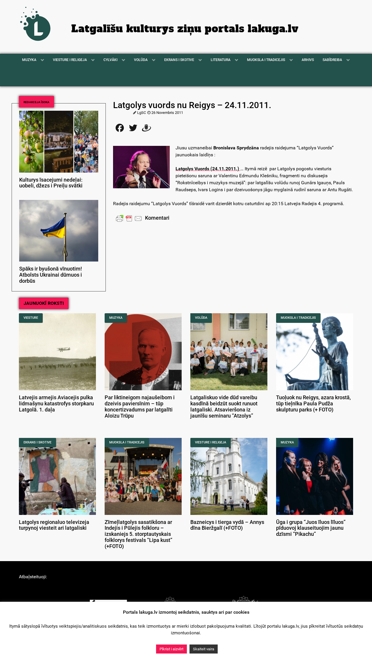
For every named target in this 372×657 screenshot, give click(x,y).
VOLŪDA (201, 318)
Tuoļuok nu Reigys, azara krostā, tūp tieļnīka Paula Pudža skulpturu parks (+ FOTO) (313, 404)
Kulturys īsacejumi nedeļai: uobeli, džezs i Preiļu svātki (51, 183)
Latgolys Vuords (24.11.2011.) (207, 168)
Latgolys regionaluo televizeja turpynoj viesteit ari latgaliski (54, 525)
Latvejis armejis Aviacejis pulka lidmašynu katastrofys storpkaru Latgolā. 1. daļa (56, 404)
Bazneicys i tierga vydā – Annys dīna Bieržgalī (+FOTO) (227, 525)
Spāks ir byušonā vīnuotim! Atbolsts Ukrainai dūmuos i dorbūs (50, 275)
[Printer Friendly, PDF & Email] (129, 218)
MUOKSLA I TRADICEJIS (298, 318)
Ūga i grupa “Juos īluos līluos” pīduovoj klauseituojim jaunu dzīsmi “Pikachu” (311, 528)
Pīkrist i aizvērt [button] (171, 649)
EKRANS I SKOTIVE (37, 442)
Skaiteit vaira (203, 649)
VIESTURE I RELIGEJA (210, 442)
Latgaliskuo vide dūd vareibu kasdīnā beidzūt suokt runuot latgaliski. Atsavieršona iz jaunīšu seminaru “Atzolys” (223, 406)
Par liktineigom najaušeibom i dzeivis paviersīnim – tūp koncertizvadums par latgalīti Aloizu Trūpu (140, 406)
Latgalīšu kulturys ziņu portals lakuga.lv (184, 29)
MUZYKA (115, 318)
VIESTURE (31, 318)
